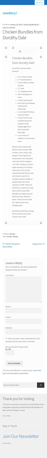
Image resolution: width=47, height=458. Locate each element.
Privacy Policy (7, 416)
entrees (9, 236)
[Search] (40, 385)
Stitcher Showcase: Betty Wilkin (11, 245)
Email (8, 317)
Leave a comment (9, 27)
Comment (10, 275)
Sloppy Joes (37, 244)
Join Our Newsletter (21, 436)
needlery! (10, 13)
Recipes (12, 234)
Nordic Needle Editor (31, 24)
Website (9, 328)
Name (8, 306)
